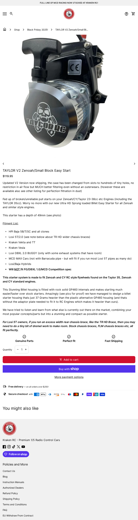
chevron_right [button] (135, 164)
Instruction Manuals (13, 482)
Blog (5, 476)
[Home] (69, 13)
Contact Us (9, 471)
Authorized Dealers (13, 487)
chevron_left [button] (3, 164)
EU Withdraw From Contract (18, 515)
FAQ (5, 510)
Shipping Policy (11, 498)
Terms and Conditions (15, 504)
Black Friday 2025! (37, 29)
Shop (17, 29)
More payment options (69, 377)
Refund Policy (10, 493)
